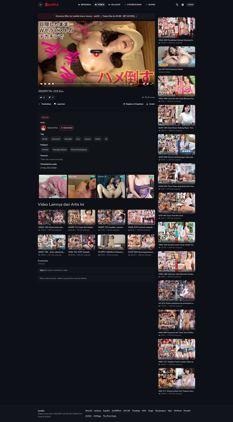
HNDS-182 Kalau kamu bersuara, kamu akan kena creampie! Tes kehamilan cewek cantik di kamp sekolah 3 (51, 227)
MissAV (88, 410)
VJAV (144, 410)
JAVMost (178, 410)
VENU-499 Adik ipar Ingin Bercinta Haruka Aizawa (176, 274)
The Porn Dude (109, 416)
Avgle (150, 410)
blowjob (68, 139)
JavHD (97, 16)
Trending (136, 410)
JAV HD (126, 410)
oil (106, 139)
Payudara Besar (60, 149)
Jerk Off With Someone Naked (170, 69)
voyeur (88, 139)
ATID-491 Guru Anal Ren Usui (170, 215)
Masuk (190, 5)
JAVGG (88, 416)
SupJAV (106, 410)
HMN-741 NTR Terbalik (79, 252)
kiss (78, 139)
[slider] (87, 84)
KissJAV (187, 410)
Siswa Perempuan (79, 149)
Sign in (43, 270)
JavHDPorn (116, 410)
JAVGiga (97, 416)
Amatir (45, 149)
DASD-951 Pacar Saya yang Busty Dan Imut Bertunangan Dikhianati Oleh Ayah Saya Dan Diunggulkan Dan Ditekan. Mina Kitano (176, 186)
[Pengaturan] (183, 4)
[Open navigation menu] (40, 4)
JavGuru (97, 410)
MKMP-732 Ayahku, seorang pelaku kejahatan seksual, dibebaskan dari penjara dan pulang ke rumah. (111, 227)
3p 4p (44, 139)
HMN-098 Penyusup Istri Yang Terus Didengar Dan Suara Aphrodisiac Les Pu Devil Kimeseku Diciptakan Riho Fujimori (176, 332)
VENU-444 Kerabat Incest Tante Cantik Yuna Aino (176, 245)
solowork (56, 139)
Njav (170, 410)
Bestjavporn (160, 410)
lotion (97, 139)
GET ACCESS (129, 16)
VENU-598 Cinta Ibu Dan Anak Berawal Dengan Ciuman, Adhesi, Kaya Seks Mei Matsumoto (176, 98)
